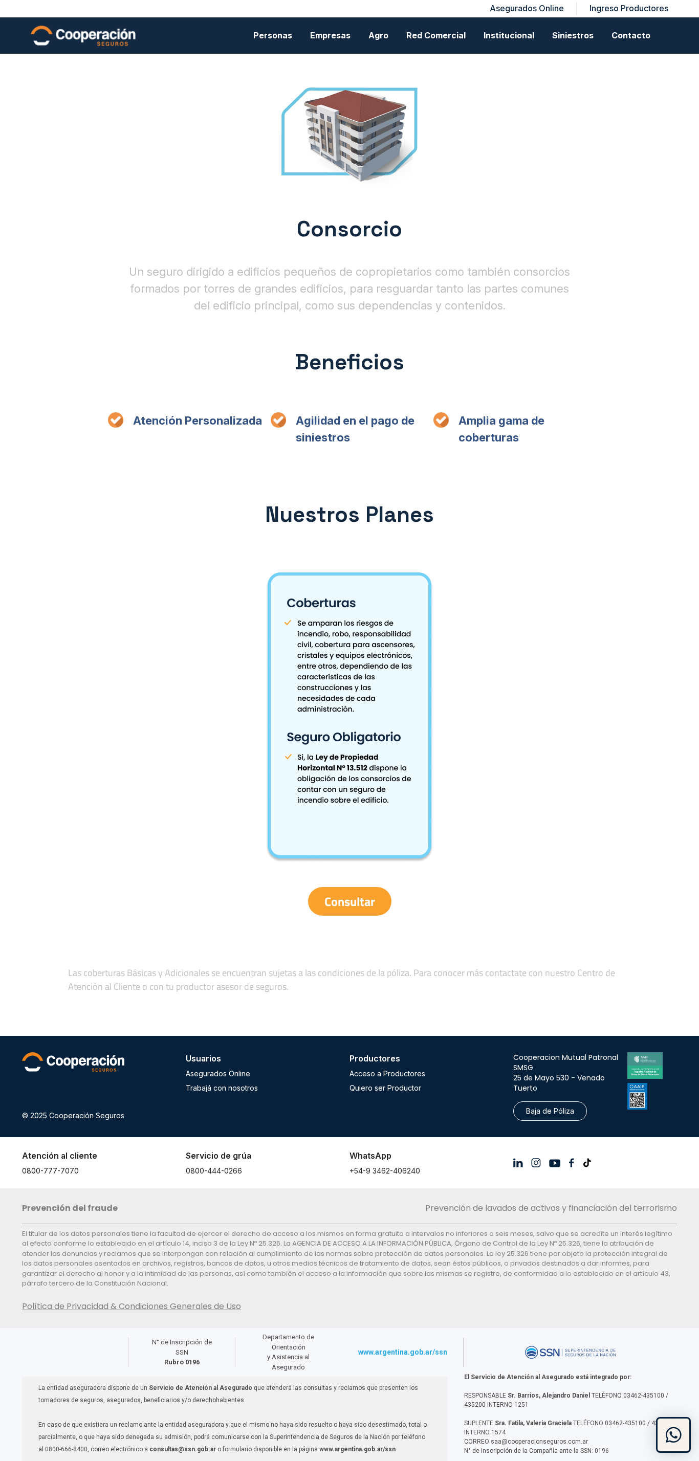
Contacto (630, 35)
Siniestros (573, 35)
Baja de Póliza (550, 1110)
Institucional (509, 35)
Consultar (349, 901)
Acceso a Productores (387, 1073)
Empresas (330, 35)
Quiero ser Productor (385, 1087)
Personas (272, 35)
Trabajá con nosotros (222, 1087)
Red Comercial (436, 35)
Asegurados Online (218, 1073)
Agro (378, 35)
